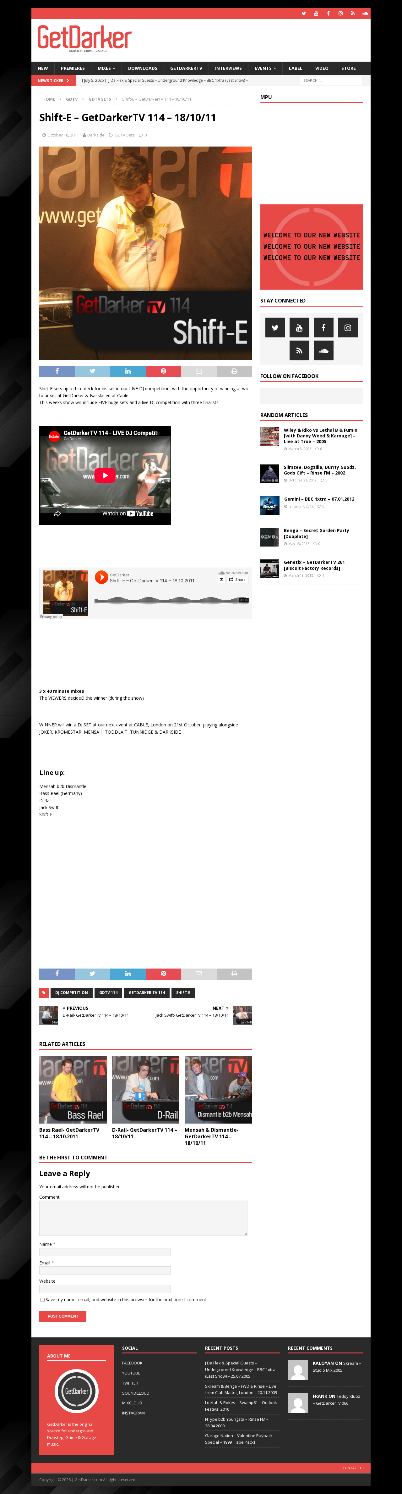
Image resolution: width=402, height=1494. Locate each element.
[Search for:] (331, 80)
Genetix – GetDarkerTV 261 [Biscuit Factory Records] (314, 565)
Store (348, 68)
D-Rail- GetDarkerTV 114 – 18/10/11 (144, 1133)
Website (47, 1281)
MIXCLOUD (132, 1403)
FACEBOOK (132, 1363)
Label (295, 68)
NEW (43, 68)
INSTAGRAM (133, 1413)
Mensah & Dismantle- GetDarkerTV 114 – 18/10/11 (212, 1136)
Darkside (96, 135)
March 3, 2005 (299, 448)
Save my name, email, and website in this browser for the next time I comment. (126, 1299)
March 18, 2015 (300, 575)
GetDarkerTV (186, 68)
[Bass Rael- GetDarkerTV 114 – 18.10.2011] (73, 1090)
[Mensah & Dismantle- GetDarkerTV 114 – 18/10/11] (218, 1090)
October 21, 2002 (302, 480)
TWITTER (130, 1383)
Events (263, 68)
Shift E (183, 992)
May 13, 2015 (298, 543)
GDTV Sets (125, 135)
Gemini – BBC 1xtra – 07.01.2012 (319, 499)
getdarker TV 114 (147, 992)
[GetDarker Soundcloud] (365, 13)
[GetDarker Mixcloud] (352, 13)
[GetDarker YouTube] (316, 13)
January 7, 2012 (301, 506)
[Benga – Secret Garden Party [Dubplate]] (269, 537)
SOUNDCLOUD (135, 1393)
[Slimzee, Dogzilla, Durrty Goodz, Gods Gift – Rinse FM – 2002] (269, 473)
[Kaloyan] (298, 1376)
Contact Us (353, 1467)
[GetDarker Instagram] (340, 13)
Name (46, 1244)
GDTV (72, 99)
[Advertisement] (261, 39)
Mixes (104, 68)
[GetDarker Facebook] (328, 13)
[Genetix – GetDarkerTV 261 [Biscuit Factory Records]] (269, 568)
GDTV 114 (108, 992)
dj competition (71, 992)
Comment (49, 1197)
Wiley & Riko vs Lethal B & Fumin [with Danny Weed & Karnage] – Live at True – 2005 (320, 435)
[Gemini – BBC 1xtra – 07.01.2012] (270, 505)
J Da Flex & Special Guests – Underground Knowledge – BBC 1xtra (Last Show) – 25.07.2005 (240, 1369)
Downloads (142, 68)
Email (45, 1263)
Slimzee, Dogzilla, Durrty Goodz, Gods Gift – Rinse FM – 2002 (320, 470)
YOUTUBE (131, 1373)
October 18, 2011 (63, 135)
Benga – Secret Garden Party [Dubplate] (316, 533)
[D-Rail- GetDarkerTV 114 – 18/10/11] (146, 1090)
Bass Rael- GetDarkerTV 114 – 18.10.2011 (69, 1133)
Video (322, 68)
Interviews (228, 68)
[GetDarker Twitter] (303, 13)
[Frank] (298, 1409)
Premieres (73, 68)
